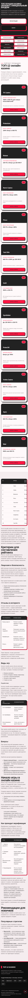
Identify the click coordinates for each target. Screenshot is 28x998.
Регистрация (13, 21)
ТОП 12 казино (9, 967)
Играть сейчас (14, 109)
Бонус (13, 27)
